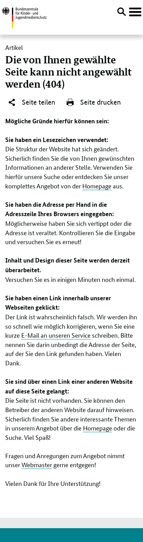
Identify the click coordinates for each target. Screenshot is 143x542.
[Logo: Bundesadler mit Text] (24, 16)
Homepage (96, 185)
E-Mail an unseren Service (56, 335)
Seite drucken (99, 102)
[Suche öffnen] (121, 13)
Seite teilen (37, 102)
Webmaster (37, 464)
